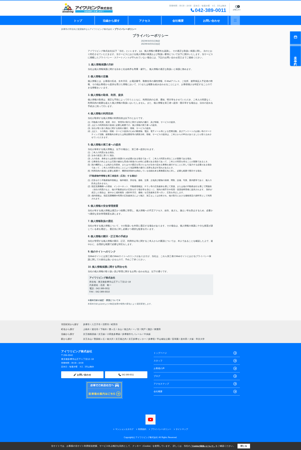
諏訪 (150, 329)
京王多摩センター (137, 339)
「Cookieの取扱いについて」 (202, 446)
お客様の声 (159, 368)
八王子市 (96, 324)
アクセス (144, 20)
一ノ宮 (136, 329)
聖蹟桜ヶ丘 (99, 339)
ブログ (157, 376)
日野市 (106, 324)
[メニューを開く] (235, 20)
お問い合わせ (211, 20)
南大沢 (110, 339)
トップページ (160, 353)
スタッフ (158, 360)
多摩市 (86, 324)
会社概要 (178, 20)
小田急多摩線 (114, 334)
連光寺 (95, 329)
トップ (78, 20)
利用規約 (142, 429)
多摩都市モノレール (132, 334)
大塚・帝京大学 (197, 339)
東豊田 (157, 329)
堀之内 (127, 329)
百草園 (175, 339)
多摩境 (151, 339)
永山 (120, 329)
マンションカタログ (124, 429)
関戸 (143, 329)
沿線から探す (111, 20)
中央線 (147, 334)
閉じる (243, 446)
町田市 (114, 324)
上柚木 (86, 329)
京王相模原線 (90, 334)
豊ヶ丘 (112, 329)
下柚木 (104, 329)
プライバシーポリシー (161, 429)
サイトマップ (182, 429)
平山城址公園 (163, 339)
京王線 (102, 334)
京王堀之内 (121, 339)
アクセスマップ (161, 383)
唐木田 (184, 339)
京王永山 (87, 339)
